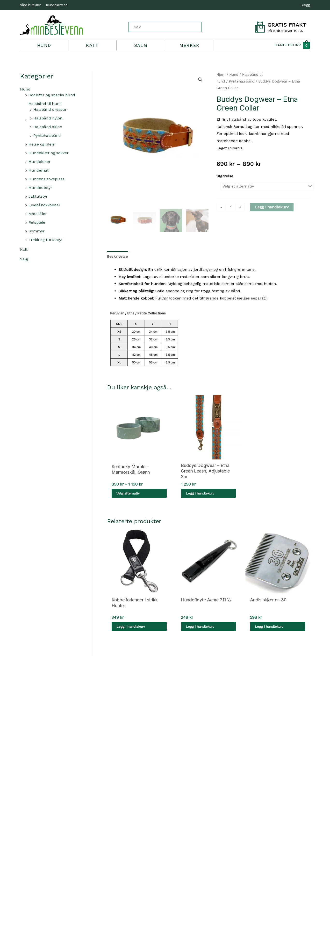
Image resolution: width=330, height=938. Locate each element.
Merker (189, 45)
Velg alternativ (128, 493)
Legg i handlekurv (272, 207)
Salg (140, 45)
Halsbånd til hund (45, 103)
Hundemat (39, 170)
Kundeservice (56, 5)
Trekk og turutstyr (46, 239)
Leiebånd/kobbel (44, 205)
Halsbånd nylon (47, 118)
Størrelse (224, 176)
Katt (92, 45)
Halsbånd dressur (50, 109)
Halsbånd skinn (47, 127)
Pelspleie (37, 222)
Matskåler (38, 213)
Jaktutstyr (38, 196)
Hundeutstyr (40, 187)
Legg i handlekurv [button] (200, 493)
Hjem (220, 74)
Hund (44, 45)
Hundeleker (39, 161)
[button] (200, 79)
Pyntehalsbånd (47, 135)
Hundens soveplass (47, 179)
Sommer (37, 231)
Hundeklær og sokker (49, 153)
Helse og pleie (42, 144)
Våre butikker (30, 5)
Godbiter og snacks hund (52, 95)
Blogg (305, 5)
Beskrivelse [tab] (117, 256)
